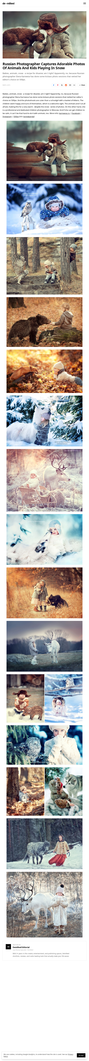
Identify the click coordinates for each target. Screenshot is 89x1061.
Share (83, 85)
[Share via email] (70, 85)
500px (16, 116)
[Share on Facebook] (53, 85)
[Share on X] (62, 85)
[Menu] (84, 3)
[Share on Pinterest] (57, 85)
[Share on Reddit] (66, 85)
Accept (81, 1055)
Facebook (76, 113)
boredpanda (28, 116)
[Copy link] (74, 85)
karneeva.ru (64, 113)
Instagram (7, 116)
